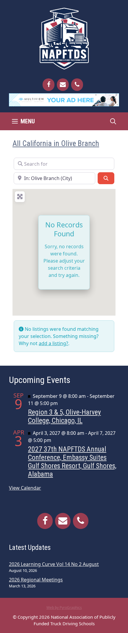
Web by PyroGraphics (64, 607)
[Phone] (77, 84)
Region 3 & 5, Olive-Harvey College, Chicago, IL (64, 416)
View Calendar (25, 488)
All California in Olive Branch (56, 143)
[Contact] (63, 84)
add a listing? (53, 343)
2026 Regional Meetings (36, 579)
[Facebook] (48, 84)
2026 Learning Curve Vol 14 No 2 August (54, 564)
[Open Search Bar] (113, 121)
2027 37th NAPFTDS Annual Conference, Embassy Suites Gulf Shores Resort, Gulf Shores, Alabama (72, 461)
